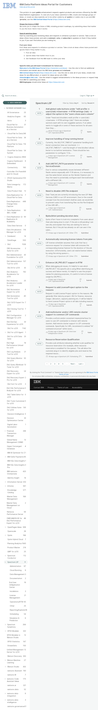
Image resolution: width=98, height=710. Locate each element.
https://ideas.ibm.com (62, 19)
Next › (73, 364)
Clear (24, 108)
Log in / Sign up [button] (86, 96)
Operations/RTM (58, 133)
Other (72, 233)
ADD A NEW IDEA (15, 102)
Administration (57, 210)
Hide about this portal (27, 7)
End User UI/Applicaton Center (62, 332)
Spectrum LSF (63, 156)
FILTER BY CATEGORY (14, 108)
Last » (81, 364)
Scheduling (74, 356)
